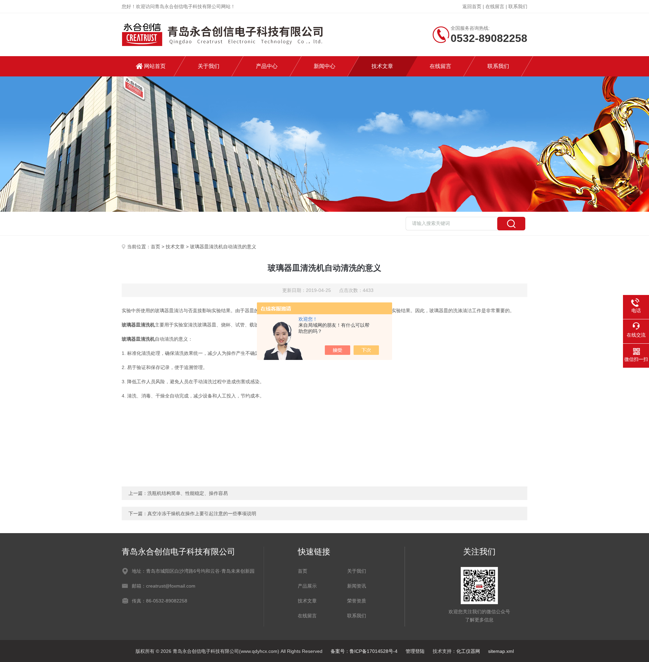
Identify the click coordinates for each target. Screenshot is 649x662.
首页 (155, 246)
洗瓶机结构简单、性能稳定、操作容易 (187, 493)
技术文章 (382, 66)
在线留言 (494, 6)
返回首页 (471, 6)
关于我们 (208, 66)
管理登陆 (415, 651)
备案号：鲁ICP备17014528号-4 (364, 651)
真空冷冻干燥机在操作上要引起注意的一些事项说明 (201, 513)
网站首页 (155, 66)
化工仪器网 (468, 651)
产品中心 (267, 66)
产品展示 (307, 586)
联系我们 (517, 6)
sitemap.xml (501, 651)
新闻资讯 (356, 586)
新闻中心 (324, 66)
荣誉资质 (356, 600)
